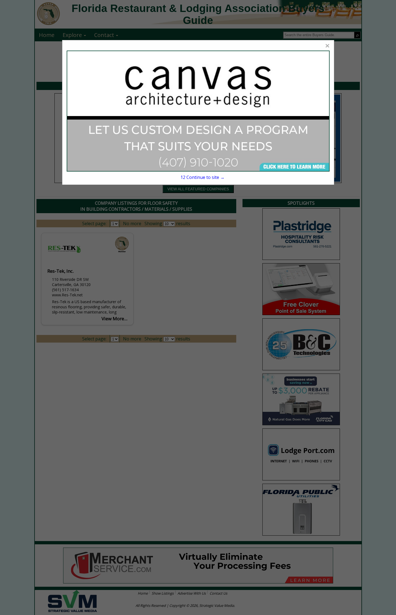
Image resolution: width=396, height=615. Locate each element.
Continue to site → (202, 177)
